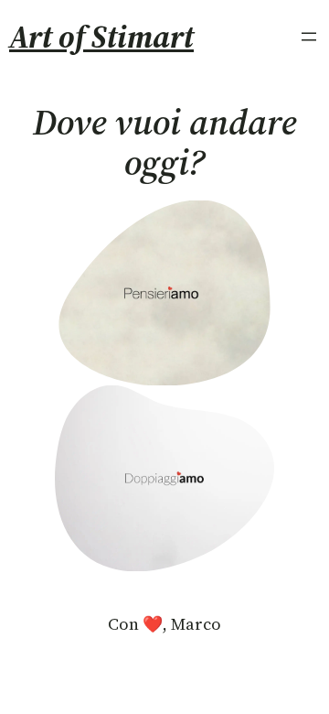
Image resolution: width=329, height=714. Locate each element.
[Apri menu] (309, 37)
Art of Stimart (101, 37)
